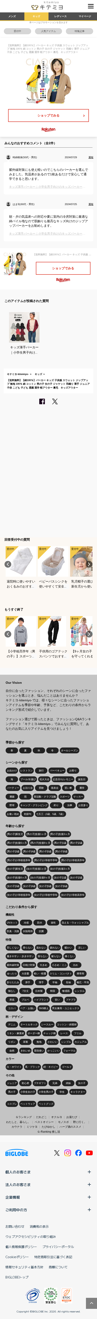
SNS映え (44, 1008)
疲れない (55, 947)
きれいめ (25, 1050)
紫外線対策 (13, 965)
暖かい (68, 947)
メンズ (12, 16)
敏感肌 (66, 991)
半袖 (54, 982)
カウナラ (17, 1126)
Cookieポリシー (17, 1257)
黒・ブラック (32, 1066)
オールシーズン (69, 750)
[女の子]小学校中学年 (46, 895)
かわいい (53, 1041)
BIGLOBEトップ (16, 1277)
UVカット (12, 922)
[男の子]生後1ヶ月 (36, 834)
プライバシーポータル (58, 1246)
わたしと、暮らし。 (18, 1122)
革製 (25, 1041)
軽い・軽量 (40, 973)
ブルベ (25, 999)
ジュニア (12, 1083)
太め (75, 965)
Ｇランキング (24, 1117)
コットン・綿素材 (67, 1024)
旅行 (41, 770)
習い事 (68, 787)
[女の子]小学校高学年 (73, 895)
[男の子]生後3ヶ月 (60, 834)
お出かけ (12, 770)
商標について (58, 1267)
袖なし (12, 991)
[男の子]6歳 (61, 851)
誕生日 (81, 779)
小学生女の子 (27, 1091)
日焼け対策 (29, 965)
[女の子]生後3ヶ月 (60, 868)
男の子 (12, 1091)
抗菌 (41, 931)
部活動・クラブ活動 (45, 796)
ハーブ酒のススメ (70, 1126)
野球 (11, 805)
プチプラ (71, 999)
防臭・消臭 (13, 931)
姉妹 (68, 1083)
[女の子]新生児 (15, 868)
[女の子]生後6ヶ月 (17, 877)
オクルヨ (56, 1117)
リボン (12, 1041)
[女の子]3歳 (13, 886)
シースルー (47, 1024)
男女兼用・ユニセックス (65, 1008)
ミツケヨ (32, 1126)
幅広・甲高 (83, 982)
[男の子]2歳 (76, 842)
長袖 (68, 982)
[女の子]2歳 (76, 877)
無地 (39, 1041)
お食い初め (13, 814)
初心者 (25, 1083)
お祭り (73, 770)
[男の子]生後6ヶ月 (17, 842)
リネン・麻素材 (15, 1033)
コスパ (12, 1008)
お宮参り (83, 805)
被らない (56, 956)
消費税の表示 (39, 1226)
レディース (60, 16)
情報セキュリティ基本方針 (24, 1267)
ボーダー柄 (34, 1033)
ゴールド (67, 1066)
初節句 (27, 814)
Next (89, 564)
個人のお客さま (18, 1172)
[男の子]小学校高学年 (73, 860)
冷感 (26, 922)
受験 (41, 787)
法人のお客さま (18, 1184)
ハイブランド (41, 999)
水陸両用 (28, 931)
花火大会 (44, 779)
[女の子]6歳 (61, 886)
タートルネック (29, 1024)
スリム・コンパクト (61, 973)
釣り (56, 805)
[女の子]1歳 (60, 877)
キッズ (36, 16)
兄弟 (54, 1083)
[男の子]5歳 (45, 851)
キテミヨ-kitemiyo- (18, 374)
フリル (77, 1033)
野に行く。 (80, 1122)
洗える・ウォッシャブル (75, 922)
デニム (12, 1024)
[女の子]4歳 (29, 886)
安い (57, 999)
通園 (11, 796)
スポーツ (65, 796)
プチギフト (40, 1083)
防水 (39, 922)
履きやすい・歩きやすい (20, 956)
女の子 (81, 1083)
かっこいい (53, 1050)
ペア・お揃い (27, 1008)
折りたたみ (13, 982)
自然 (11, 1050)
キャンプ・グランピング (34, 805)
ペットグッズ (46, 1103)
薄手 (41, 982)
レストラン (26, 770)
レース (64, 1033)
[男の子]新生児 (15, 834)
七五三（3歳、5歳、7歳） (50, 814)
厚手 (27, 982)
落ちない (43, 956)
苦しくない (13, 947)
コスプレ (12, 1103)
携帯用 (80, 973)
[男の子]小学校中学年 (46, 860)
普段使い (39, 1050)
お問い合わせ (14, 1226)
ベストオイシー (44, 1122)
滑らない (28, 947)
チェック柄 (49, 1033)
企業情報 (12, 1197)
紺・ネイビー (50, 1066)
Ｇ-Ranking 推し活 (48, 1131)
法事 (69, 805)
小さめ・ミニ (59, 965)
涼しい (81, 947)
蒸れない (41, 947)
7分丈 (25, 991)
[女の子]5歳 (45, 886)
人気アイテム (48, 31)
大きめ (43, 965)
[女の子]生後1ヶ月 (36, 868)
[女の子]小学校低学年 (18, 895)
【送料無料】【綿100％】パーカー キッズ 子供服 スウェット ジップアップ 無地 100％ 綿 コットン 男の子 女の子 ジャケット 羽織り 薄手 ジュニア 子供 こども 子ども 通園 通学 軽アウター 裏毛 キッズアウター (48, 384)
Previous (8, 564)
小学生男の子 (46, 1091)
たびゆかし (48, 1126)
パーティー (13, 787)
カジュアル (80, 1041)
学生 (62, 1091)
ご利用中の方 (16, 1209)
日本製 (39, 991)
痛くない (70, 956)
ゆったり (12, 973)
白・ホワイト (14, 1066)
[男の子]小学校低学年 (18, 860)
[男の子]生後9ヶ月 (40, 842)
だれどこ (41, 1117)
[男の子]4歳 (29, 851)
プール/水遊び (28, 779)
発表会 (54, 787)
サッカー (78, 796)
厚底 (11, 999)
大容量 (25, 973)
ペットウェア (27, 1103)
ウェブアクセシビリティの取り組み (30, 1236)
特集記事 (80, 31)
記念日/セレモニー (63, 779)
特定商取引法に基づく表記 (53, 1257)
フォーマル (69, 1050)
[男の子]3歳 (13, 851)
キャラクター (77, 1091)
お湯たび (71, 1117)
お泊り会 (28, 787)
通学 (81, 787)
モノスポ (63, 1122)
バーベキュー (57, 770)
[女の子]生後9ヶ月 (40, 877)
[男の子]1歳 (60, 842)
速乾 (53, 922)
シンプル (66, 1041)
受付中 (17, 31)
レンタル (80, 991)
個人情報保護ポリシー (21, 1246)
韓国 (52, 991)
